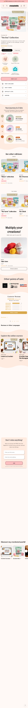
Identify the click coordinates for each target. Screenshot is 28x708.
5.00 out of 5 (17, 299)
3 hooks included (7, 50)
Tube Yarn (4, 261)
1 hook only (17, 50)
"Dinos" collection (7, 176)
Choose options (14, 268)
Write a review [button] (14, 312)
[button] (3, 5)
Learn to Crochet (7, 356)
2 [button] (12, 321)
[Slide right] (26, 21)
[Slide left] (1, 21)
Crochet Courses (5, 558)
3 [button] (14, 321)
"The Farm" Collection (8, 211)
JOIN (14, 463)
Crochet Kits (16, 558)
